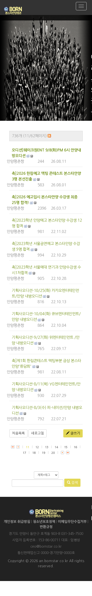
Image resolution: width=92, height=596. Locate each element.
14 (56, 447)
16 (75, 447)
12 (37, 447)
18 (34, 452)
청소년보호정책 (44, 521)
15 (65, 447)
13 (46, 447)
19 (43, 452)
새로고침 (37, 433)
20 (53, 452)
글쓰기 (74, 433)
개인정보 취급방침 (17, 521)
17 (24, 452)
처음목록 (18, 433)
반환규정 (46, 526)
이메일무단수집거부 (72, 521)
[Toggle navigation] (81, 6)
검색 (74, 482)
